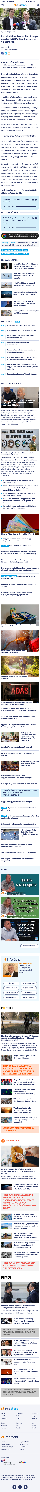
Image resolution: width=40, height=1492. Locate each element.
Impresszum (5, 1477)
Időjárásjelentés (24, 1444)
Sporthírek (23, 1447)
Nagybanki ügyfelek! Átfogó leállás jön (16, 802)
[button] (4, 206)
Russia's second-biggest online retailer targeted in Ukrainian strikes (19, 1332)
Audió (18, 1425)
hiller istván (7, 253)
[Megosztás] (36, 200)
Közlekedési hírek (6, 1444)
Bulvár (3, 1423)
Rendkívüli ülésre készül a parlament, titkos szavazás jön (30, 763)
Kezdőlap (5, 243)
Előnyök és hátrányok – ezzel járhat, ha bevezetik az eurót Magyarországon (20, 793)
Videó (18, 1428)
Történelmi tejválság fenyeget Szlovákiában (18, 853)
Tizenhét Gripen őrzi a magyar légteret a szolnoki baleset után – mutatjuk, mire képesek (19, 501)
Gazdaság (4, 1418)
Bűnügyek (4, 1425)
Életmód (34, 1418)
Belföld (12, 243)
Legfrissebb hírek (25, 1442)
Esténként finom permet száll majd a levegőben (14, 677)
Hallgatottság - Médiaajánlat (24, 1475)
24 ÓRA (17, 321)
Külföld (3, 1416)
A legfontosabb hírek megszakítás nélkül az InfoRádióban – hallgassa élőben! (16, 703)
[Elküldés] (9, 53)
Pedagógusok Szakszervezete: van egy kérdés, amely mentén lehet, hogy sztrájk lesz (28, 737)
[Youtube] (26, 1487)
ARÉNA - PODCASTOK (8, 1)
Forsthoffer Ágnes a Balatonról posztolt (16, 747)
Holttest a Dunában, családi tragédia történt (18, 824)
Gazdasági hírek (5, 1449)
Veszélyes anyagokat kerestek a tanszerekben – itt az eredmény (18, 626)
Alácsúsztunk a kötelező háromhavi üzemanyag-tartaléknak (13, 652)
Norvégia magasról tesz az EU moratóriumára (19, 784)
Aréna (22, 1449)
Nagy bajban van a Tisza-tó (19, 546)
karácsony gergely (21, 253)
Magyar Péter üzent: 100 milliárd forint (17, 534)
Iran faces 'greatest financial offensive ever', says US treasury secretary (19, 1392)
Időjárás (34, 1428)
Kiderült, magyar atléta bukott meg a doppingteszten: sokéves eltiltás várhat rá (19, 1265)
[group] (13, 206)
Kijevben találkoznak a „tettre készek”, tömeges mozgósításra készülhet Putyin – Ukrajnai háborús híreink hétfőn (20, 1038)
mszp (25, 250)
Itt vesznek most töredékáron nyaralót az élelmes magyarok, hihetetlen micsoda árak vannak (18, 1171)
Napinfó (3, 1428)
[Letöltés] (33, 200)
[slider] (26, 206)
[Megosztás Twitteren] (5, 53)
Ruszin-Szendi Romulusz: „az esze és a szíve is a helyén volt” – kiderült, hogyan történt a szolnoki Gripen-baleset (20, 488)
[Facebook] (20, 1487)
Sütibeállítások (27, 1479)
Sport (18, 1418)
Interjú (34, 1416)
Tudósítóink (35, 1413)
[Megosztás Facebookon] (2, 53)
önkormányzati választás (11, 250)
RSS (20, 1479)
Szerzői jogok (13, 1479)
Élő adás (11, 983)
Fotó (33, 1423)
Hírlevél (34, 1425)
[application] (20, 206)
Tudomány (19, 1413)
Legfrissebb (19, 1423)
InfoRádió (5, 47)
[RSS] (14, 1487)
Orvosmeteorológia (7, 1447)
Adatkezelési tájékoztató (18, 1477)
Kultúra (18, 1416)
